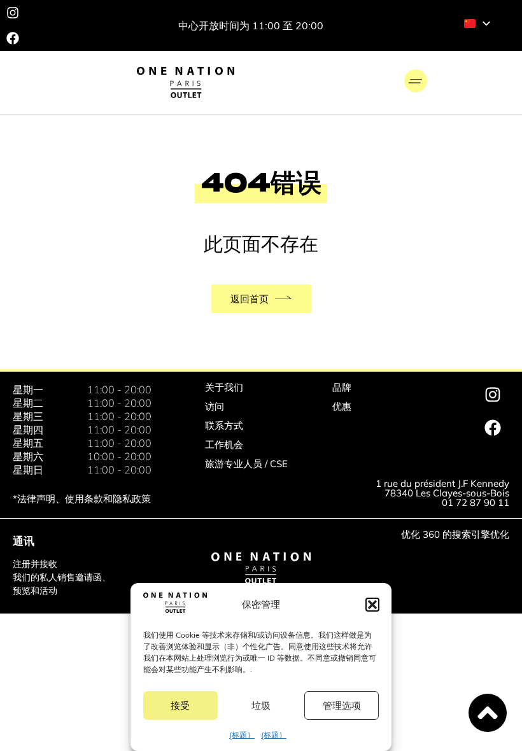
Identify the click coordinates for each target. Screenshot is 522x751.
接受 (180, 705)
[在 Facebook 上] (12, 38)
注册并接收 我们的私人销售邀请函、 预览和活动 (62, 577)
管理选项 (342, 705)
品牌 (341, 387)
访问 (214, 406)
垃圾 (261, 705)
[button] (372, 604)
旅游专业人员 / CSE (246, 464)
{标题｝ (242, 735)
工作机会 (224, 445)
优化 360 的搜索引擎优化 (455, 534)
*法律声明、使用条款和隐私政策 (82, 499)
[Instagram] (12, 12)
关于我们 (224, 387)
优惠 (341, 406)
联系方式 (224, 425)
